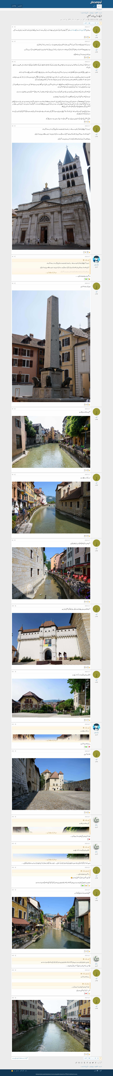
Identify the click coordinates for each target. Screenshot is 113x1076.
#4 (12, 126)
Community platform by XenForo (64, 1074)
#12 (13, 724)
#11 (13, 672)
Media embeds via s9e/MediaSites (43, 1074)
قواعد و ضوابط (22, 1071)
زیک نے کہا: (87, 260)
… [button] (92, 23)
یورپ (61, 20)
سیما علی (96, 825)
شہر (75, 20)
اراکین (94, 6)
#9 (12, 540)
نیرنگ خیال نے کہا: (85, 871)
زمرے (99, 6)
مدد (14, 1071)
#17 (13, 890)
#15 (13, 844)
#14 (13, 817)
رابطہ (26, 1071)
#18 (13, 956)
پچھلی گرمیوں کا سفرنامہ (82, 30)
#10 (13, 606)
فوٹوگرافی (69, 20)
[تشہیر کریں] (15, 27)
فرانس (72, 20)
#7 (12, 409)
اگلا (86, 23)
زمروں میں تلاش (99, 9)
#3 (12, 62)
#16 (13, 867)
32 (89, 23)
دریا (81, 20)
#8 (12, 475)
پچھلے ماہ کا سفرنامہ (73, 30)
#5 (12, 257)
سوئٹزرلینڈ (78, 20)
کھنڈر (64, 20)
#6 (12, 283)
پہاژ (66, 20)
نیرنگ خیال (96, 265)
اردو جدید (95, 1071)
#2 (12, 41)
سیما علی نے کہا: (86, 984)
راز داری (17, 1071)
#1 (12, 27)
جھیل (83, 20)
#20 (13, 998)
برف (86, 20)
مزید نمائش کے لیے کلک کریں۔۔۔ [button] (51, 273)
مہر (99, 1071)
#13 (13, 751)
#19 (13, 970)
